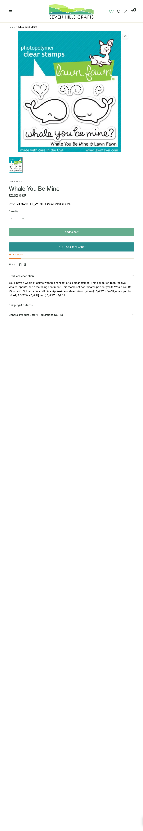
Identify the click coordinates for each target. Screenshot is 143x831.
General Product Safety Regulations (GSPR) (36, 315)
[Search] (118, 11)
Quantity (13, 211)
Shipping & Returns (21, 305)
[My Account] (125, 11)
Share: (12, 264)
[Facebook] (20, 264)
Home (12, 27)
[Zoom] (125, 36)
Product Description (21, 276)
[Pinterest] (25, 264)
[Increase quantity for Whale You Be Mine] (23, 218)
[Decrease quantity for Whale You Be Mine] (11, 218)
